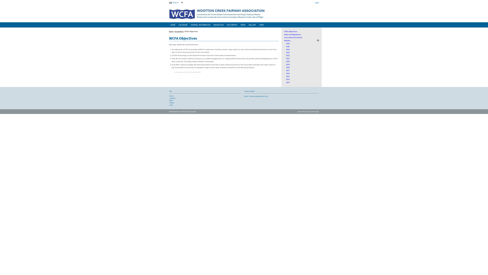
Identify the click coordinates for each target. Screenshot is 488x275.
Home (172, 25)
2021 (288, 58)
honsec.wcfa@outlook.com (258, 96)
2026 (288, 43)
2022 (288, 55)
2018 (288, 67)
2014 (288, 79)
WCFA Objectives (290, 31)
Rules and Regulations (292, 34)
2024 (288, 49)
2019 (288, 64)
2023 (288, 52)
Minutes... (287, 40)
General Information (200, 25)
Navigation (219, 25)
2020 (288, 61)
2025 (288, 46)
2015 (288, 76)
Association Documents (293, 37)
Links (261, 25)
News (243, 25)
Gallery (252, 25)
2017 (288, 70)
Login (317, 2)
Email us (175, 2)
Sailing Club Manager (312, 112)
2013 (288, 82)
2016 (288, 73)
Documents (232, 25)
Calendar (183, 25)
